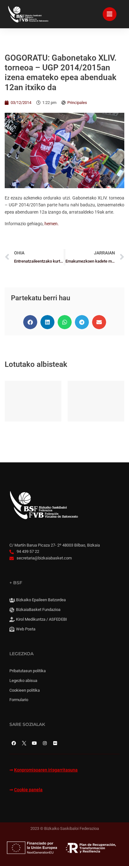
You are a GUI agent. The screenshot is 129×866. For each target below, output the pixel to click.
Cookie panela (28, 789)
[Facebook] (13, 743)
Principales (77, 102)
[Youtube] (34, 743)
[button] (30, 322)
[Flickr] (55, 743)
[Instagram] (44, 743)
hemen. (51, 223)
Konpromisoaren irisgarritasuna (46, 770)
